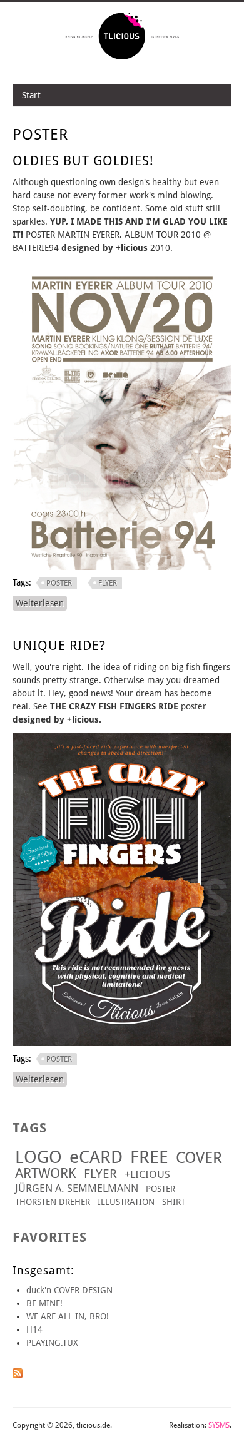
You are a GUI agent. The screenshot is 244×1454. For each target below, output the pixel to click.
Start (31, 95)
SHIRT (173, 1202)
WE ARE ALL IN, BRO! (67, 1316)
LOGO (38, 1157)
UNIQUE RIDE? (59, 645)
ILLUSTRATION (126, 1202)
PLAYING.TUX (52, 1343)
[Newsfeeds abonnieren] (18, 1375)
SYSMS (219, 1425)
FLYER (107, 583)
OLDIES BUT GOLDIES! (83, 160)
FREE (149, 1157)
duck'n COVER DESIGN (69, 1290)
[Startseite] (122, 58)
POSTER (59, 583)
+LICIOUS (147, 1174)
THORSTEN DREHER (52, 1202)
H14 (34, 1329)
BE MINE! (44, 1303)
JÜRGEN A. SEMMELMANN (76, 1188)
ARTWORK (45, 1173)
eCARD (96, 1157)
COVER (199, 1158)
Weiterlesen (41, 603)
